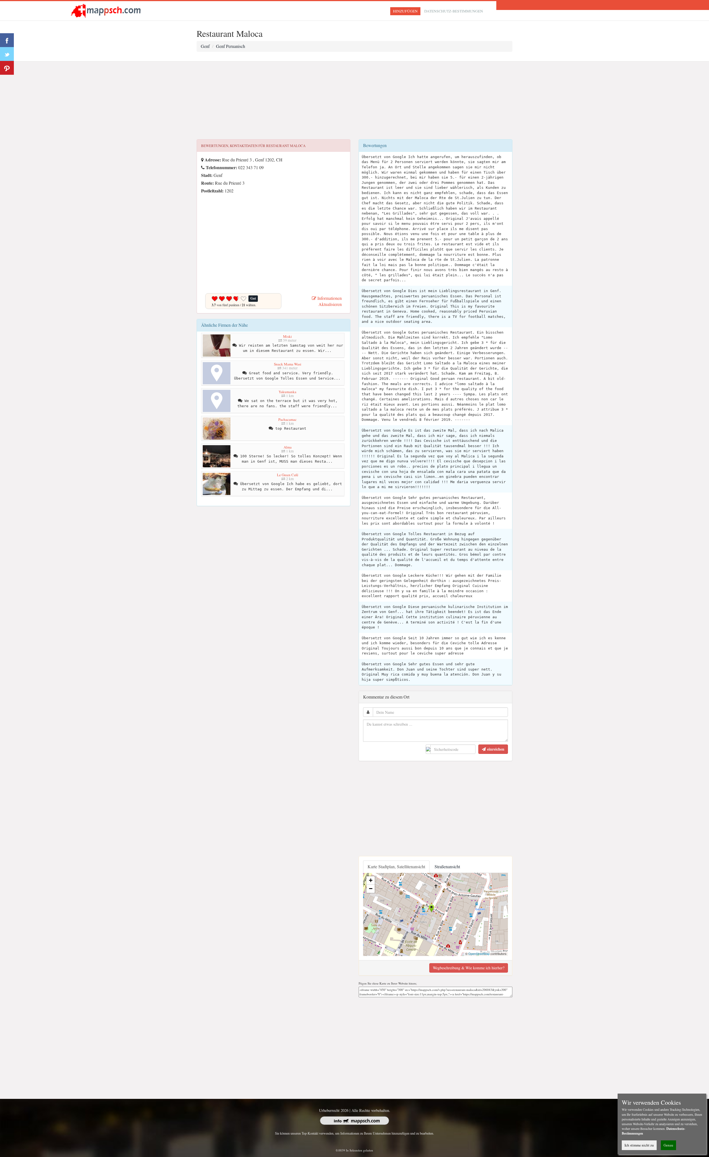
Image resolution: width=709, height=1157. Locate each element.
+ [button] (371, 880)
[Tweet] (7, 54)
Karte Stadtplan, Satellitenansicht (396, 866)
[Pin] (7, 68)
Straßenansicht (447, 866)
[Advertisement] (354, 100)
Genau (668, 1145)
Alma (288, 447)
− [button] (371, 888)
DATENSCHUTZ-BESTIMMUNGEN (453, 11)
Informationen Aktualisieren (329, 301)
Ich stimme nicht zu (639, 1145)
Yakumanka (287, 391)
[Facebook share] (7, 40)
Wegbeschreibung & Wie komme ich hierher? (468, 967)
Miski (287, 336)
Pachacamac (287, 419)
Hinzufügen (405, 11)
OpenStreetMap (479, 953)
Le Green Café (287, 474)
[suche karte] (107, 10)
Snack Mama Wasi (287, 364)
